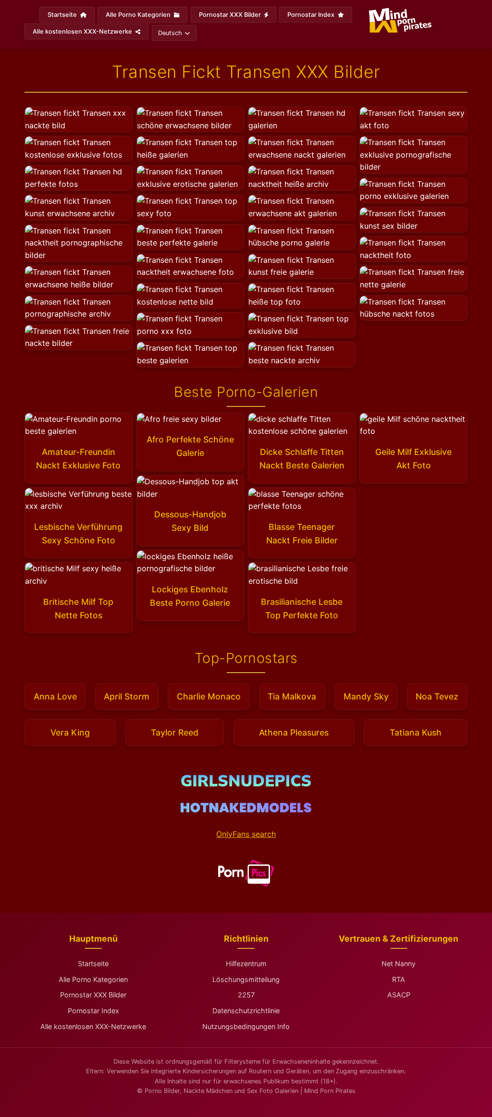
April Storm (126, 696)
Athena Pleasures (294, 732)
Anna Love (55, 696)
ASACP (398, 995)
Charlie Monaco (209, 696)
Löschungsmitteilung (246, 979)
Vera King (70, 732)
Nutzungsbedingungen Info (246, 1026)
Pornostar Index (311, 14)
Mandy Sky (366, 696)
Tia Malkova (292, 696)
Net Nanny (398, 963)
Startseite (63, 14)
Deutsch (170, 33)
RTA (398, 979)
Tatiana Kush (416, 732)
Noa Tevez (437, 696)
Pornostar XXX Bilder (230, 14)
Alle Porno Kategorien (139, 14)
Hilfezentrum (246, 963)
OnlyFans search (246, 834)
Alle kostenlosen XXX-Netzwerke (83, 31)
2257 (246, 995)
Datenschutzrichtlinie (246, 1011)
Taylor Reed (174, 732)
